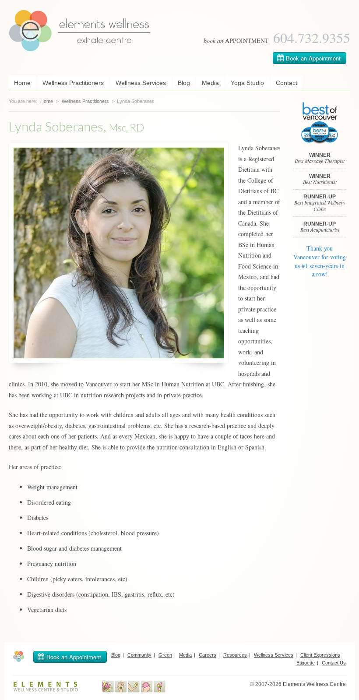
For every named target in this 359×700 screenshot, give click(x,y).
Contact (286, 82)
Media (210, 82)
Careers (207, 655)
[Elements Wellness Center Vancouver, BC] (80, 49)
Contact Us (334, 662)
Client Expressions (320, 655)
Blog (184, 82)
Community (139, 655)
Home (22, 82)
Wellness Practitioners (73, 82)
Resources (235, 655)
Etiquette (305, 662)
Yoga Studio (247, 82)
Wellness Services (141, 82)
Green (165, 655)
